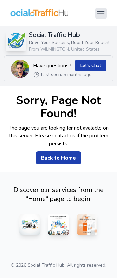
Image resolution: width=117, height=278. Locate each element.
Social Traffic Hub (54, 34)
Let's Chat (90, 65)
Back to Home (58, 158)
